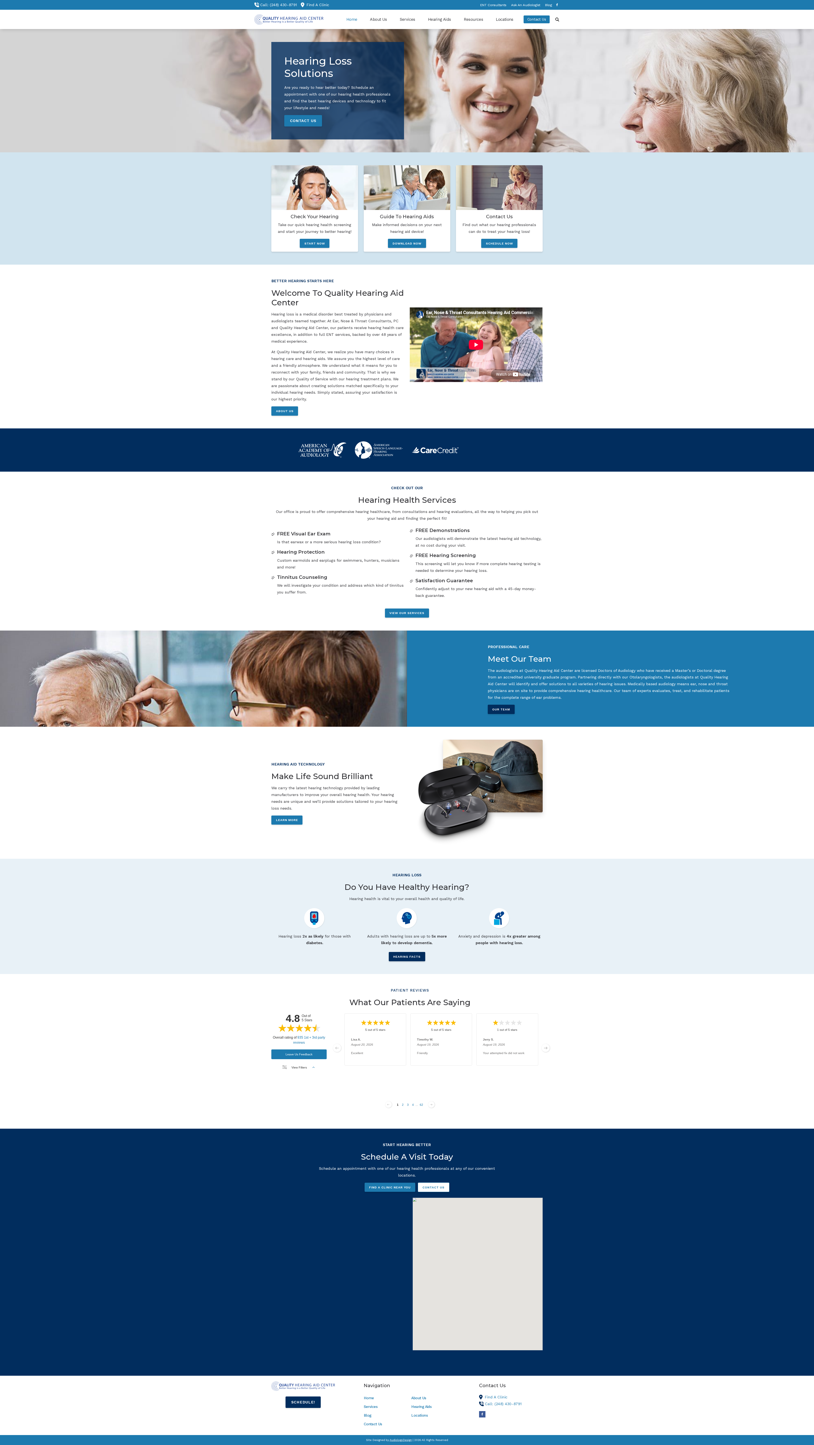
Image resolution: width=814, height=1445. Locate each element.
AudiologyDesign (401, 1440)
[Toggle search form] (557, 19)
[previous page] (337, 1048)
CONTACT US (303, 120)
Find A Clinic (318, 5)
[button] (477, 1270)
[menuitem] (493, 5)
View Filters (299, 1067)
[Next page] (431, 1104)
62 (421, 1104)
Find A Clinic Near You (390, 1187)
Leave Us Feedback (299, 1054)
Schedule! (303, 1402)
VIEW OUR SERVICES (406, 613)
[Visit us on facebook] (557, 4)
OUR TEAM (501, 709)
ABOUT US (285, 411)
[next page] (546, 1048)
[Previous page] (388, 1104)
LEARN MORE (287, 820)
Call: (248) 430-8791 (278, 5)
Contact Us (433, 1187)
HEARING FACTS (407, 956)
